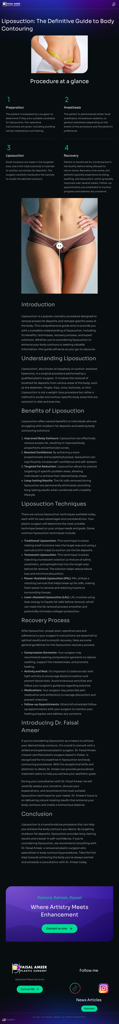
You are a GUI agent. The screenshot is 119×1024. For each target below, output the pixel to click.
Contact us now (56, 928)
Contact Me (27, 989)
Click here (89, 1008)
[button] (113, 4)
